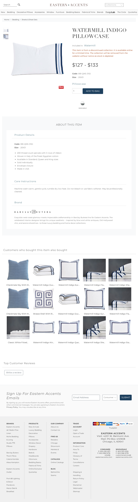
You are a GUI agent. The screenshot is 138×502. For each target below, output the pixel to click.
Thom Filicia (11, 456)
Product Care (78, 446)
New (3, 12)
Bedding (11, 12)
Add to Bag (93, 91)
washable (83, 108)
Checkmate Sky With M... (18, 285)
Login (75, 430)
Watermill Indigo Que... (69, 342)
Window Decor (35, 443)
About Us (54, 427)
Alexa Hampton (12, 462)
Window (50, 12)
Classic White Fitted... (18, 342)
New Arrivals (34, 427)
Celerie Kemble (12, 459)
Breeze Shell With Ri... (43, 314)
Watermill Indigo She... (120, 285)
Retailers (54, 440)
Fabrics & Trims (88, 12)
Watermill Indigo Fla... (94, 285)
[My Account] (132, 5)
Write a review (13, 372)
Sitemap (76, 491)
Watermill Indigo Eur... (69, 285)
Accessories (40, 12)
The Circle (121, 12)
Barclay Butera (12, 453)
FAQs (75, 453)
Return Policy (78, 478)
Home (6, 20)
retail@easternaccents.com (104, 456)
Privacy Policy (12, 407)
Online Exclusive (35, 469)
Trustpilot (113, 428)
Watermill (90, 45)
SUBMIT (125, 397)
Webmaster (77, 488)
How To (76, 449)
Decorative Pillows (25, 12)
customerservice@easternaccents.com (124, 456)
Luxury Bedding (35, 430)
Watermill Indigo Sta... (119, 342)
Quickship (132, 12)
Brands (100, 12)
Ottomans (33, 459)
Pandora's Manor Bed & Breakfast (11, 488)
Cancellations (78, 462)
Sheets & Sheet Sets (29, 20)
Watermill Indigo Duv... (43, 285)
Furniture (60, 12)
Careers (76, 466)
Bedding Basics (73, 12)
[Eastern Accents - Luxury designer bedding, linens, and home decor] (69, 5)
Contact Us (55, 430)
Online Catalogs (57, 462)
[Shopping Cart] (134, 5)
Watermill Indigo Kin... (43, 342)
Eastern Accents (13, 427)
